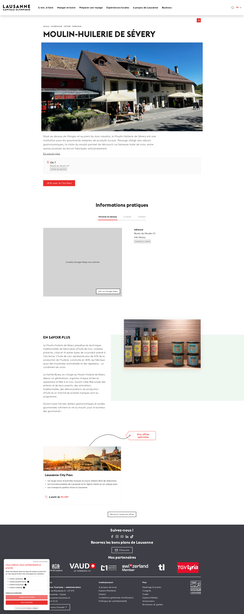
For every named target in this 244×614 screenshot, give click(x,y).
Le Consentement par (26, 608)
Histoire (67, 26)
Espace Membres (107, 590)
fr (237, 8)
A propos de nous (108, 587)
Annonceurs (148, 601)
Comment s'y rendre (142, 241)
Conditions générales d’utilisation (116, 597)
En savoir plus (51, 153)
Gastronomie (56, 26)
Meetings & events (151, 587)
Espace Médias (150, 597)
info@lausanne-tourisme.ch (56, 597)
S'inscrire (124, 550)
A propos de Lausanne (145, 7)
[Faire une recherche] (232, 7)
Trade (145, 594)
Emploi (102, 594)
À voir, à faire (45, 7)
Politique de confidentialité (113, 601)
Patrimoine (77, 26)
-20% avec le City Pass (59, 183)
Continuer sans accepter (40, 561)
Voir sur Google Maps (108, 291)
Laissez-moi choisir (26, 597)
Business (167, 7)
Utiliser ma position (58, 169)
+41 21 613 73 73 (50, 601)
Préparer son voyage (91, 7)
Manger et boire (66, 7)
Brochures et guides (152, 604)
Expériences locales (117, 7)
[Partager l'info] (199, 20)
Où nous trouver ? (57, 607)
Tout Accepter (27, 602)
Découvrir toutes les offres (122, 514)
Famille (46, 26)
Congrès (146, 590)
